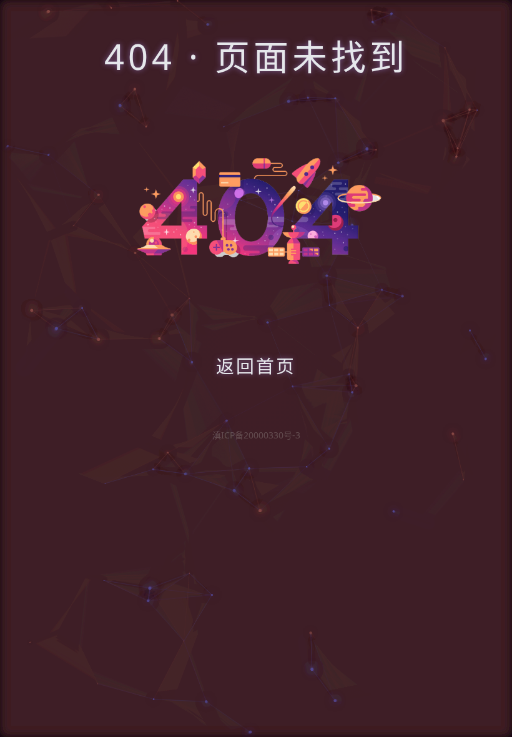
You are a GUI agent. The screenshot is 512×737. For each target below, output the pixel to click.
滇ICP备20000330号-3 (256, 435)
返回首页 (256, 366)
